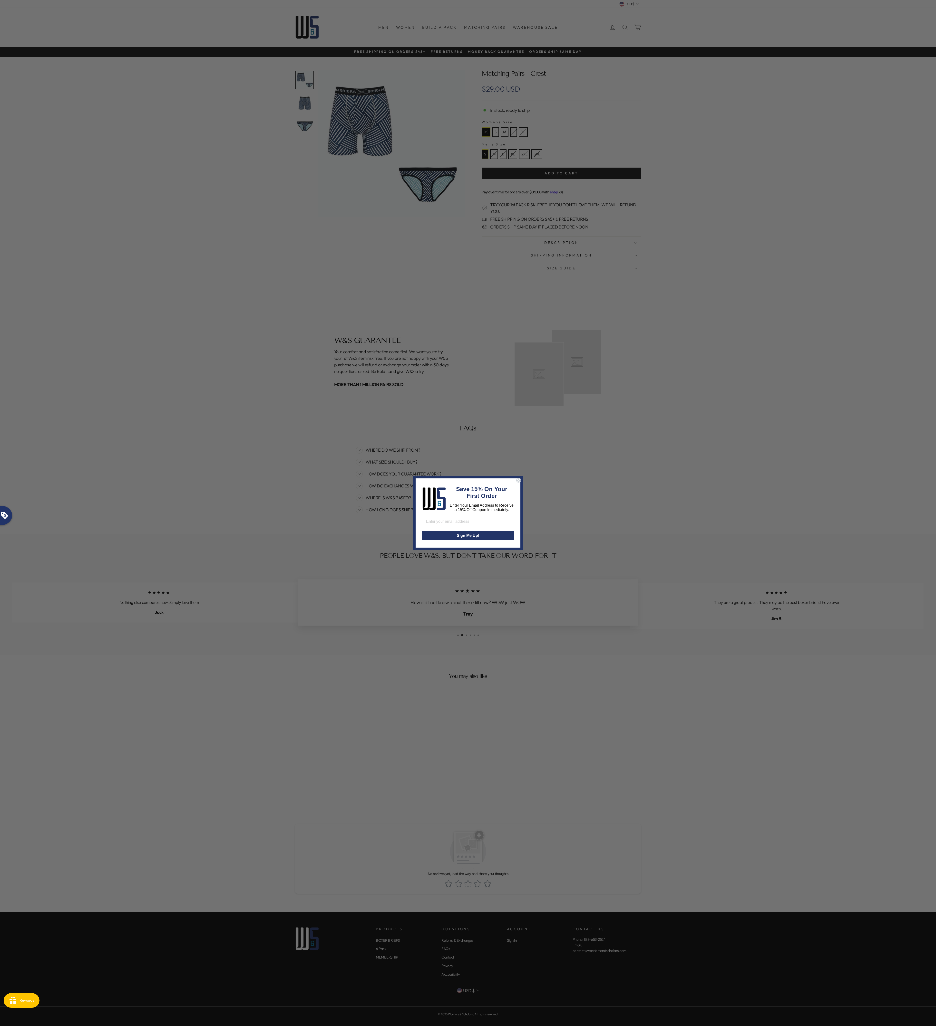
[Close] (518, 480)
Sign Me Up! (468, 535)
